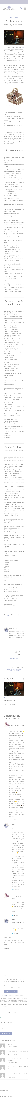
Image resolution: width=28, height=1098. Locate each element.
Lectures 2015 (14, 658)
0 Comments (11, 704)
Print (7, 615)
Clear (5, 995)
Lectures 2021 (11, 1070)
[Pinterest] (11, 1022)
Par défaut (6, 24)
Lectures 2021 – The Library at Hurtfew (18, 1074)
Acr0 (23, 47)
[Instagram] (8, 1022)
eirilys (20, 24)
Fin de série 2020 (12, 1055)
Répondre (13, 727)
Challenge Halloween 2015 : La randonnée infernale (14, 670)
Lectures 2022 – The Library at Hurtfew (18, 1066)
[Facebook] (1, 1022)
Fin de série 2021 (12, 1046)
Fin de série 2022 (9, 701)
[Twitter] (4, 1022)
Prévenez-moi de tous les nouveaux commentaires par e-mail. (14, 981)
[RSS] (14, 1022)
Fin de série (14, 18)
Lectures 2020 (11, 1077)
